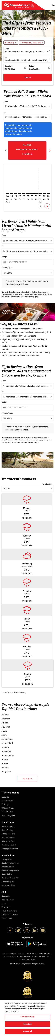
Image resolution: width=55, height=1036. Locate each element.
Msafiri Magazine (8, 815)
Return (31, 66)
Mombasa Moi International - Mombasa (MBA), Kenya (26, 60)
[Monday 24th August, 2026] (7, 193)
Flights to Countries (9, 953)
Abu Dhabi (6, 727)
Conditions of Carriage (10, 863)
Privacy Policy (7, 859)
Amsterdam (7, 751)
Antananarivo (8, 755)
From (7, 49)
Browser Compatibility (10, 870)
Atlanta (5, 763)
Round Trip (9, 42)
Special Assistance (9, 845)
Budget (4, 257)
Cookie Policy (7, 874)
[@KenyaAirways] (18, 930)
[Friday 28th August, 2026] (23, 193)
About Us (5, 797)
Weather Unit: (47, 484)
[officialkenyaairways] (26, 930)
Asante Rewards (8, 801)
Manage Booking (8, 826)
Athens (5, 759)
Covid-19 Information (10, 914)
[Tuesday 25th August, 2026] (11, 193)
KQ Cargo (5, 804)
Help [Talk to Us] (8, 900)
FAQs (4, 903)
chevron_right (49, 150)
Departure (8, 66)
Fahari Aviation (7, 812)
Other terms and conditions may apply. (25, 297)
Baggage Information (10, 848)
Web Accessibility (8, 885)
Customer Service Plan (10, 878)
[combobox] (28, 106)
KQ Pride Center (8, 808)
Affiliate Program (8, 834)
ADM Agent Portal (8, 841)
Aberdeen (6, 718)
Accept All (27, 1031)
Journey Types (7, 267)
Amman (5, 747)
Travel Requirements (9, 911)
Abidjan (5, 723)
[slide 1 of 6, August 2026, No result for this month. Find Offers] (27, 150)
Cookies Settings (27, 1016)
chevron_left (6, 150)
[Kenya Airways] (10, 930)
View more (27, 779)
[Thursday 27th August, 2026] (19, 193)
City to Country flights (27, 959)
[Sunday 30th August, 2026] (32, 193)
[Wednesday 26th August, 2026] (15, 193)
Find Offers (27, 154)
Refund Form (7, 918)
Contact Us (6, 896)
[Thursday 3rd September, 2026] (48, 193)
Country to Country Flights (41, 953)
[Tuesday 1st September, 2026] (40, 193)
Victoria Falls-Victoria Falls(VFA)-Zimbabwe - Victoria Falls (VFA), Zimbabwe (26, 51)
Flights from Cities (25, 956)
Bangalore (6, 771)
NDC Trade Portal (8, 837)
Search (27, 77)
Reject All (27, 1024)
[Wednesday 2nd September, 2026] (44, 193)
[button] (32, 42)
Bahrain (5, 767)
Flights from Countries (41, 956)
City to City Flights (10, 956)
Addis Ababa (7, 739)
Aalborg (5, 714)
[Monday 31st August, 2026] (36, 193)
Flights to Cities (24, 953)
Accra (4, 735)
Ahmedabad (7, 743)
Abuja (4, 731)
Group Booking (7, 830)
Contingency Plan (8, 881)
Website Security (8, 867)
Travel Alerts (6, 907)
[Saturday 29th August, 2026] (28, 193)
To (6, 57)
